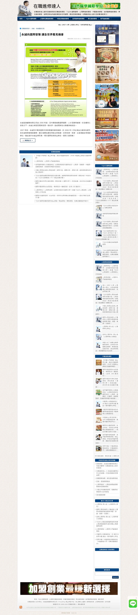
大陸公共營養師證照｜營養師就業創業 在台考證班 (107, 491)
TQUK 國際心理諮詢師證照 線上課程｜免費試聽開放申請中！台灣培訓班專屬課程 (110, 225)
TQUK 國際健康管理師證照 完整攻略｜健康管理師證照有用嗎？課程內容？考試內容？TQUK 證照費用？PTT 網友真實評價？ (63, 176)
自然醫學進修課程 (91, 599)
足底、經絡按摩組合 (103, 481)
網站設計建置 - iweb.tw (69, 613)
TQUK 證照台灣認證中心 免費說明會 (110, 207)
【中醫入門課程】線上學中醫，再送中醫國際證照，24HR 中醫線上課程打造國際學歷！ (110, 363)
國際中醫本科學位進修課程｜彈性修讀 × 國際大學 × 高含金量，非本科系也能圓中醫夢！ (107, 383)
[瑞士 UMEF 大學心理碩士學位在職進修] (107, 96)
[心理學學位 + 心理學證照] (107, 35)
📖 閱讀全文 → (28, 140)
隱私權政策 (81, 604)
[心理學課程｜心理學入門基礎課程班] (107, 55)
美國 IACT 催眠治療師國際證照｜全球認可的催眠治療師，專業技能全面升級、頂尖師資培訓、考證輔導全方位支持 (107, 346)
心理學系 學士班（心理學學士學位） (110, 327)
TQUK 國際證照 (43, 599)
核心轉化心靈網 (80, 602)
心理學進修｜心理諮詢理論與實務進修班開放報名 (107, 485)
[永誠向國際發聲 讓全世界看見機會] (55, 80)
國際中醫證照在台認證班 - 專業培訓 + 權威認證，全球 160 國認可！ (110, 372)
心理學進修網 (99, 602)
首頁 (35, 599)
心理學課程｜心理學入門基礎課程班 (47, 161)
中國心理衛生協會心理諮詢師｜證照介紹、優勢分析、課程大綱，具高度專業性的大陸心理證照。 (107, 310)
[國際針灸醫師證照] (107, 152)
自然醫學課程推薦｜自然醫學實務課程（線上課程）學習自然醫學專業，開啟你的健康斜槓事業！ (107, 439)
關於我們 (101, 599)
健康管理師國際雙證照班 (110, 215)
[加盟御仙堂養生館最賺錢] (69, 594)
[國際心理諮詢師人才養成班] (107, 136)
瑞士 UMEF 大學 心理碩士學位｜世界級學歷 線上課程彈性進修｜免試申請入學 (67, 25)
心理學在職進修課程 (55, 599)
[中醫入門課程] (107, 119)
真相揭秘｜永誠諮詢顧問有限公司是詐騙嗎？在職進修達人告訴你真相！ (107, 466)
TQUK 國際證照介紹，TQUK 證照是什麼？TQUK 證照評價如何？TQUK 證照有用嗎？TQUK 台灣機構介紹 (107, 235)
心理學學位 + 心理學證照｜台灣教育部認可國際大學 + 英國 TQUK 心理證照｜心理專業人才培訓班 (107, 173)
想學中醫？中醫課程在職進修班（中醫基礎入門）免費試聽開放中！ (110, 448)
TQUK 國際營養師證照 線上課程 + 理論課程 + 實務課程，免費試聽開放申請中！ (62, 201)
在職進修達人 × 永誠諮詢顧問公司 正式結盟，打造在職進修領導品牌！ (107, 473)
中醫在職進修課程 (69, 599)
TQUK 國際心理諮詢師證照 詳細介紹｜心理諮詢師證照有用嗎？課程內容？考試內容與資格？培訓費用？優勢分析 (107, 185)
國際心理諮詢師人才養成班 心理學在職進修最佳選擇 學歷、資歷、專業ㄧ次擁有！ (110, 320)
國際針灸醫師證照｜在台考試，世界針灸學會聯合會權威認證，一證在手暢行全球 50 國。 (110, 428)
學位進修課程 (80, 599)
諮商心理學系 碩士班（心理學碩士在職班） (110, 335)
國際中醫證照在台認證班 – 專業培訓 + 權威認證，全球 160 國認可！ (58, 186)
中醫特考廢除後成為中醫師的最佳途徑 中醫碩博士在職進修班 (110, 411)
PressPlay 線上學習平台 (66, 602)
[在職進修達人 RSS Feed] (20, 607)
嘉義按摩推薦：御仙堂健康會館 (107, 478)
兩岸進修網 (90, 602)
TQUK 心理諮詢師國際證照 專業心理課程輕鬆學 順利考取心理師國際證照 (107, 524)
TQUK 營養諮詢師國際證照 (110, 243)
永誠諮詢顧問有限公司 (50, 602)
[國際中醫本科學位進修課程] (107, 73)
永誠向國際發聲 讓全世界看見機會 (43, 34)
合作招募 (107, 602)
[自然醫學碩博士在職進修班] (95, 9)
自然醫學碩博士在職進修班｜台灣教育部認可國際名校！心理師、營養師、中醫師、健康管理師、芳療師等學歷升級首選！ (107, 394)
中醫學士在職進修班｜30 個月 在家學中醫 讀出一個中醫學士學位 (110, 403)
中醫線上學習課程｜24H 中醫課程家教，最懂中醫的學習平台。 (110, 419)
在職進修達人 (47, 6)
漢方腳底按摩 (100, 495)
